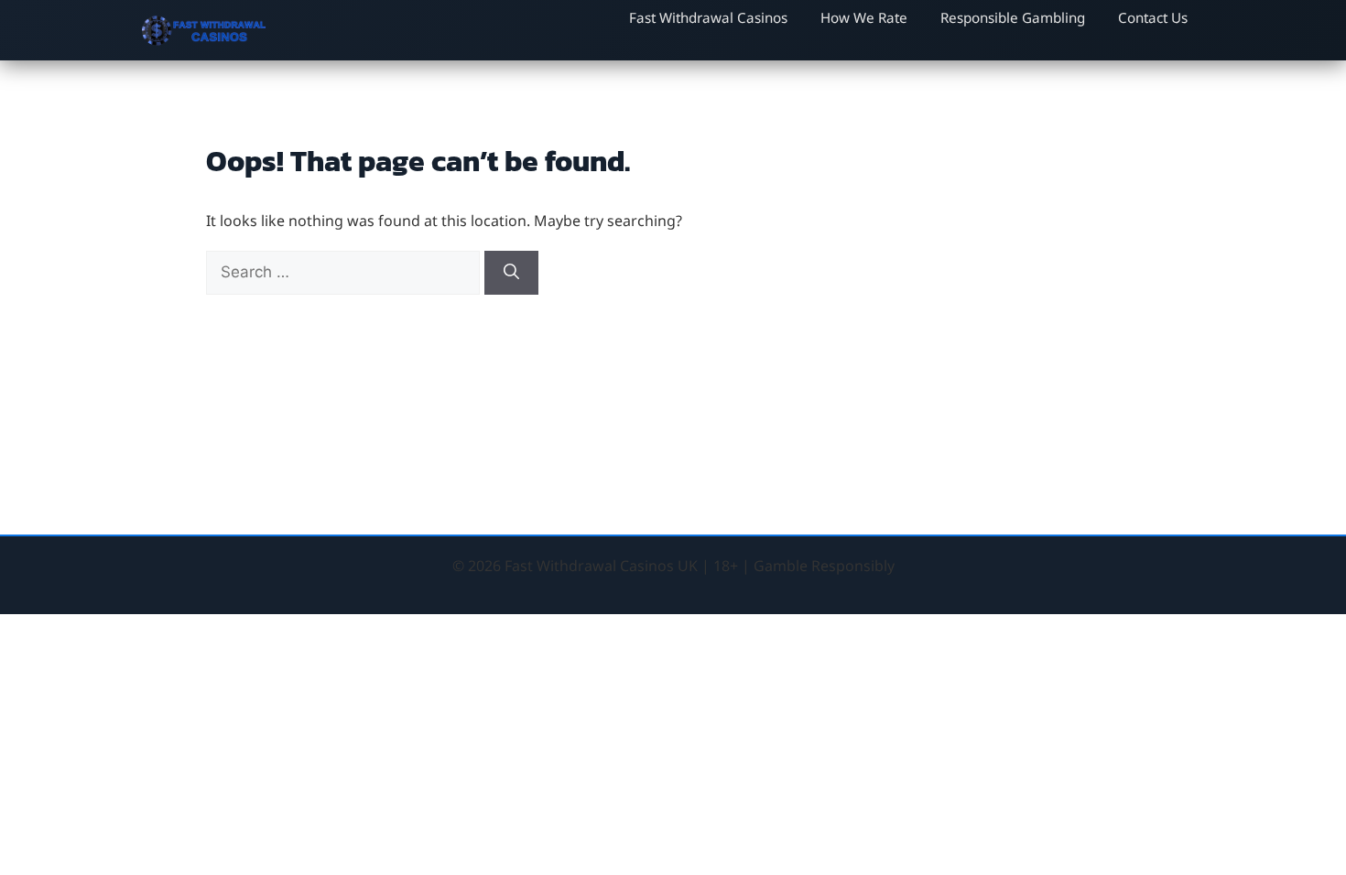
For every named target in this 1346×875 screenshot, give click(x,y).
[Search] (511, 273)
